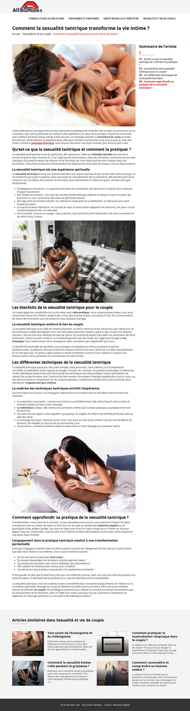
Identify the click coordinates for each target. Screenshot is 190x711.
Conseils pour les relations (46, 18)
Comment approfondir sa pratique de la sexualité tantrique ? (156, 84)
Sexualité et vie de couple (159, 18)
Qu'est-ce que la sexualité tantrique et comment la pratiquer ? (158, 62)
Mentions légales (121, 704)
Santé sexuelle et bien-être (121, 18)
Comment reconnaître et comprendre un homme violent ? (150, 666)
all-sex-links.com (71, 704)
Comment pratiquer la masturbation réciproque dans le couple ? (154, 636)
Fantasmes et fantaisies (84, 18)
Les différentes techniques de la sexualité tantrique (158, 76)
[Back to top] (182, 703)
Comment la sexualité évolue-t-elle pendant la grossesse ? (69, 664)
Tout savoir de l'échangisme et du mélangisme (70, 634)
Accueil (16, 34)
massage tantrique (42, 143)
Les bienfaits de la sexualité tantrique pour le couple (157, 70)
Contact (107, 704)
